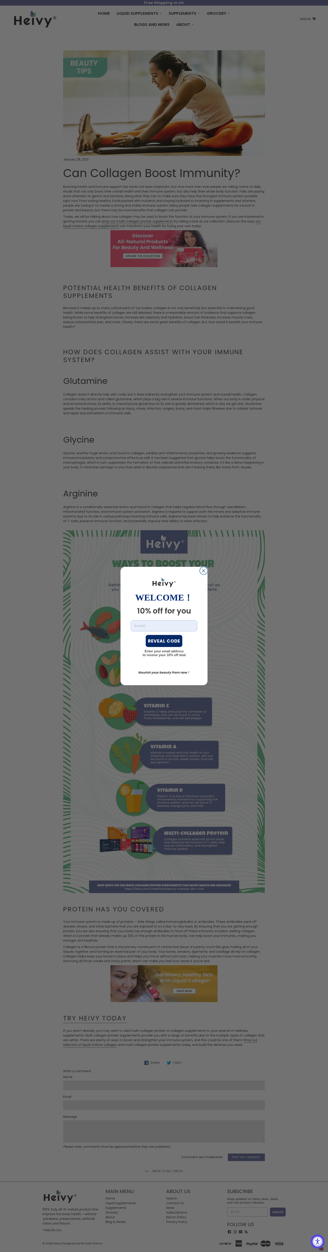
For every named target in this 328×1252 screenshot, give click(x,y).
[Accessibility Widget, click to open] (317, 1241)
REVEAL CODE (164, 641)
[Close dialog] (204, 571)
